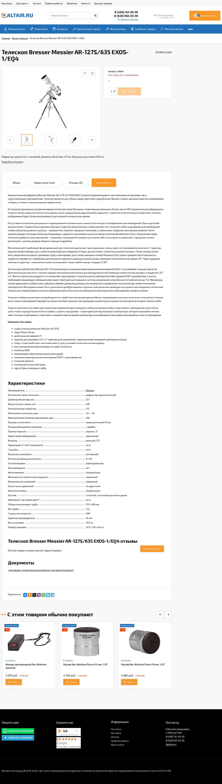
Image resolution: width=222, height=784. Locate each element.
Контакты (116, 729)
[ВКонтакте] (25, 595)
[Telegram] (52, 595)
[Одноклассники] (30, 595)
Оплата (115, 736)
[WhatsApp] (43, 595)
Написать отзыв (152, 548)
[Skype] (48, 595)
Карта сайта (117, 744)
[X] (34, 595)
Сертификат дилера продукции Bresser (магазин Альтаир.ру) (41, 570)
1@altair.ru (171, 744)
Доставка (116, 733)
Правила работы (120, 740)
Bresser (90, 390)
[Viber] (39, 595)
